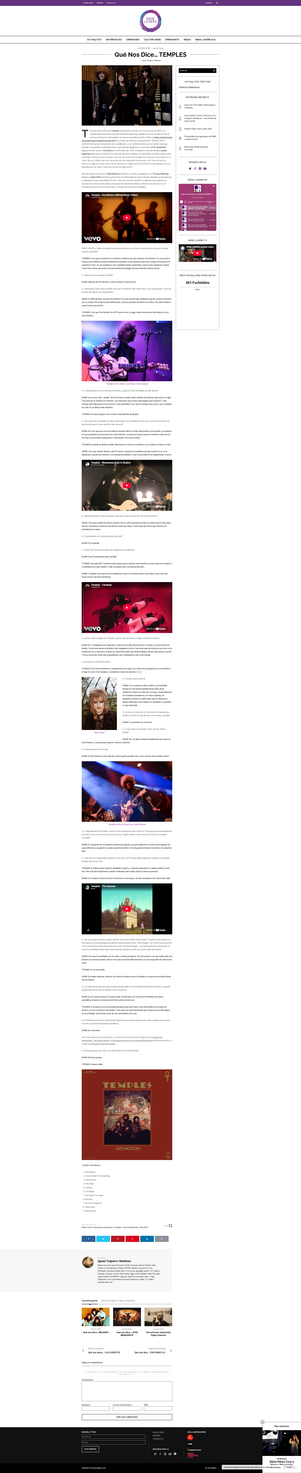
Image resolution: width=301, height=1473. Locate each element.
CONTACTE (111, 3)
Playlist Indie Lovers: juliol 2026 (198, 128)
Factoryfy (97, 1468)
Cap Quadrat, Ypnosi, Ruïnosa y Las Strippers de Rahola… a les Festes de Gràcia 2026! (200, 118)
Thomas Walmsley (130, 1227)
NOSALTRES (88, 3)
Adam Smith (87, 1227)
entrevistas (108, 1227)
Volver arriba (211, 1468)
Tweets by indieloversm (189, 87)
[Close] (262, 1422)
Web (146, 1405)
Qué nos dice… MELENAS (95, 1332)
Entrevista (97, 1227)
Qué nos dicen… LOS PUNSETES (104, 1350)
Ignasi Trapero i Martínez (151, 60)
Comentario (87, 1380)
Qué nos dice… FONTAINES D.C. (150, 1350)
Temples (117, 1227)
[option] (96, 1321)
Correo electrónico (123, 1405)
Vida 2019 (143, 1227)
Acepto (289, 1467)
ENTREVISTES (143, 48)
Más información (275, 1467)
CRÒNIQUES (282, 1459)
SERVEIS (100, 3)
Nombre (86, 1405)
